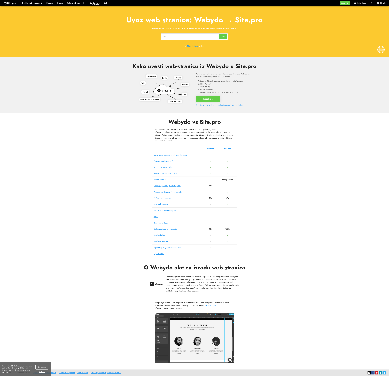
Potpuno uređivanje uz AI (164, 161)
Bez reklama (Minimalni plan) (165, 210)
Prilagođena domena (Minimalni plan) (168, 192)
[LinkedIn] (380, 372)
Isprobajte (208, 99)
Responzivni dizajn (161, 223)
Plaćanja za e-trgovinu (162, 198)
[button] (345, 3)
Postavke (42, 372)
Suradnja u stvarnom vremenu (165, 173)
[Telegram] (384, 372)
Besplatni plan (159, 235)
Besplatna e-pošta (161, 241)
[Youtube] (376, 372)
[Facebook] (373, 372)
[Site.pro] (369, 372)
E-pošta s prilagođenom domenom (167, 247)
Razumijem (42, 367)
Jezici (156, 216)
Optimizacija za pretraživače (165, 229)
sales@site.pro (210, 305)
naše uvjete (5, 372)
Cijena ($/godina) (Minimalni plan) (167, 185)
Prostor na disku (160, 179)
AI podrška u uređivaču (163, 167)
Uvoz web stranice (161, 204)
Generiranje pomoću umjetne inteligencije (170, 155)
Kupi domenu (159, 253)
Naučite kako (192, 46)
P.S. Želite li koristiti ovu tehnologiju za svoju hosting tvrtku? (220, 105)
